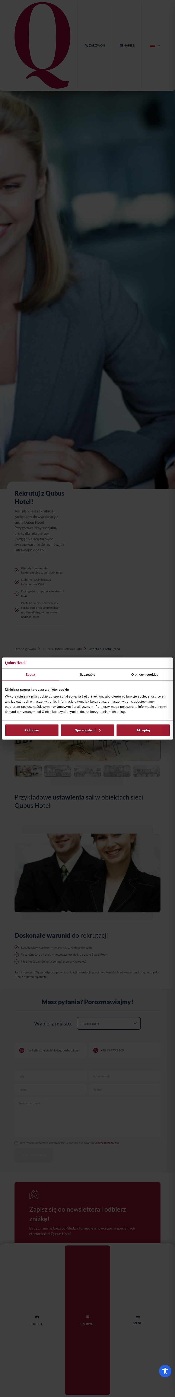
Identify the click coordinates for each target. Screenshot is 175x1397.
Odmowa (32, 730)
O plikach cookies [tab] (144, 674)
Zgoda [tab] (30, 674)
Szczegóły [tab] (87, 674)
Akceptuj (143, 730)
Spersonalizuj (85, 730)
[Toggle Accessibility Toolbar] (165, 1371)
